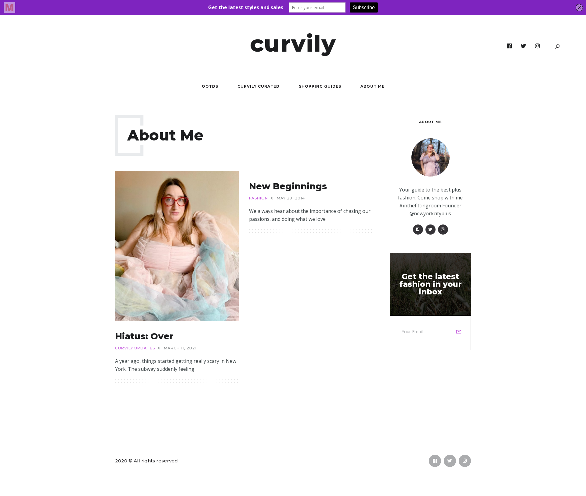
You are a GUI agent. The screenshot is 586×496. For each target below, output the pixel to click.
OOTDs (210, 86)
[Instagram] (537, 46)
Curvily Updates (135, 348)
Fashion (258, 198)
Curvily (293, 43)
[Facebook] (509, 46)
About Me (372, 86)
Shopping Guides (320, 86)
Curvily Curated (258, 86)
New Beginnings (288, 186)
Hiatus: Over (144, 336)
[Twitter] (523, 46)
